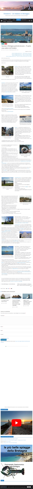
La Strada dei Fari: (17, 224)
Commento (3, 315)
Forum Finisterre (9, 21)
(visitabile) (24, 262)
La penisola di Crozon (18, 177)
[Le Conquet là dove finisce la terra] (5, 294)
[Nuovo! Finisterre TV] (16, 411)
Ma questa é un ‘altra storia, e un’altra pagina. (16, 281)
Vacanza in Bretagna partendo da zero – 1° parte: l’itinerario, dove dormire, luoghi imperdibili (16, 303)
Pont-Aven (16, 66)
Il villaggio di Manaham (7, 230)
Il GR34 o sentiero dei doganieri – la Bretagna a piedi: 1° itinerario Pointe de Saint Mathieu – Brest (24, 285)
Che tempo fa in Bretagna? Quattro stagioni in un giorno (10, 438)
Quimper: (16, 127)
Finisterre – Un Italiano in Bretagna (16, 14)
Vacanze (18, 19)
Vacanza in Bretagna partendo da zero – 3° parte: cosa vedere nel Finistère (22, 55)
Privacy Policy (24, 19)
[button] (15, 19)
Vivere (14, 19)
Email (2, 330)
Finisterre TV (5, 19)
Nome (2, 326)
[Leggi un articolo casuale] (31, 21)
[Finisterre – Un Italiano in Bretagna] (2, 21)
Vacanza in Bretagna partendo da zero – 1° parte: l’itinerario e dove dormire (22, 53)
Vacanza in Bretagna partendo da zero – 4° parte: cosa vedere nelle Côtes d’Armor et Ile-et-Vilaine (19, 56)
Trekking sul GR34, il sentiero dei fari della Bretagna (10, 442)
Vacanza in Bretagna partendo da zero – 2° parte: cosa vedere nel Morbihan (22, 54)
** (5, 170)
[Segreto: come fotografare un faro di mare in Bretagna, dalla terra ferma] (27, 294)
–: (3, 231)
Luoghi (9, 19)
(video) (28, 168)
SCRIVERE (4, 21)
